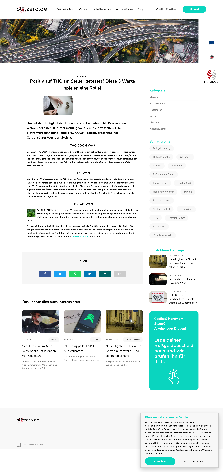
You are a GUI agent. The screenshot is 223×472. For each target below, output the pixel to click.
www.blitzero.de (80, 236)
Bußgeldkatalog (160, 144)
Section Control (160, 199)
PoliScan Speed (160, 192)
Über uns (153, 119)
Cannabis (182, 152)
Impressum (186, 395)
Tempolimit (183, 199)
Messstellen (155, 108)
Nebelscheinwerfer (162, 184)
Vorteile (84, 9)
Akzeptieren (160, 461)
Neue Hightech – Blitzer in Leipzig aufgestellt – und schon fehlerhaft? (122, 350)
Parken (184, 184)
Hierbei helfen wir (102, 9)
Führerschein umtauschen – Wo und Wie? (182, 260)
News (54, 339)
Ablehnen (198, 461)
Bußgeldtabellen (157, 102)
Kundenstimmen (126, 9)
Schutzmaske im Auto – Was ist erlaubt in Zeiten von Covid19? (40, 350)
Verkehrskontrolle (182, 215)
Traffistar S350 (174, 207)
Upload (196, 9)
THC (155, 207)
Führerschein (159, 176)
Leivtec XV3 (181, 176)
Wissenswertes (133, 339)
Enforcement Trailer (162, 168)
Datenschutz (200, 395)
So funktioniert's (67, 9)
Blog (141, 9)
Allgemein (154, 97)
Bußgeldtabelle (160, 152)
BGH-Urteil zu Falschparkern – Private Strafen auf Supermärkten (183, 277)
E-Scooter (174, 160)
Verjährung (158, 215)
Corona (156, 160)
